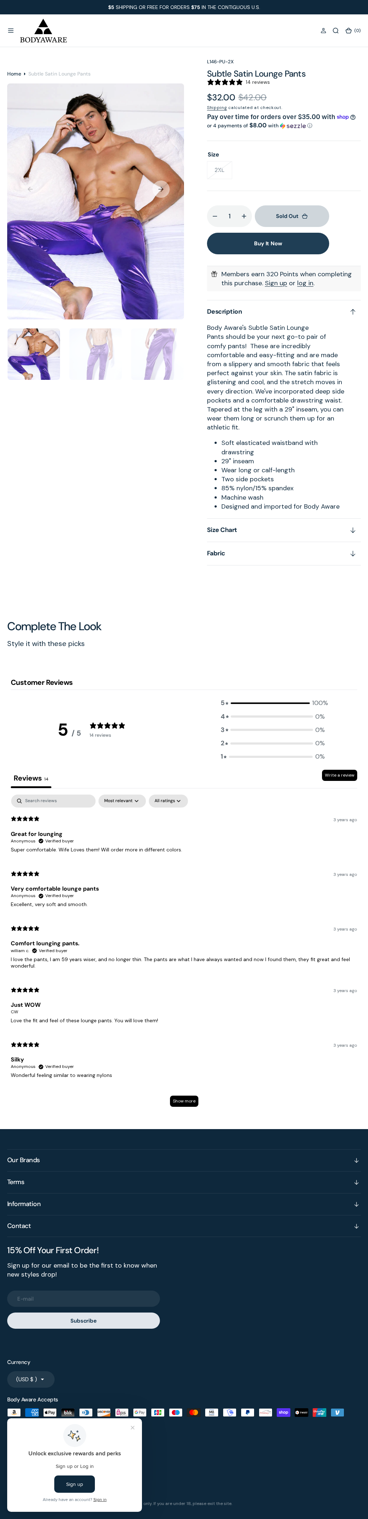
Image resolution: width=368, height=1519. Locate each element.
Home (14, 74)
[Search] (335, 30)
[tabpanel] (184, 954)
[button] (10, 30)
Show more (184, 1101)
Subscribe (83, 1320)
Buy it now (268, 243)
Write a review (339, 775)
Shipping (217, 107)
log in (305, 283)
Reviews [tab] (31, 778)
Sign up (276, 283)
